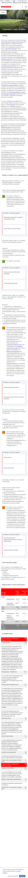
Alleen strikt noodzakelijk (13, 876)
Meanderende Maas (5, 127)
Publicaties (2, 0)
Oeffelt (3, 125)
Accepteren (22, 876)
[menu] (25, 6)
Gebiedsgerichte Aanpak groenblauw (9, 85)
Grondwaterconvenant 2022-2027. (14, 344)
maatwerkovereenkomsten (11, 48)
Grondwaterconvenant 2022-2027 (8, 65)
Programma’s (15, 0)
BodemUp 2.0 (14, 104)
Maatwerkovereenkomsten (13, 351)
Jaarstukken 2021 (8, 0)
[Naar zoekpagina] (22, 7)
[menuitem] (7, 3)
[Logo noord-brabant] (6, 6)
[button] (13, 219)
